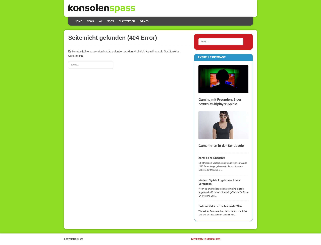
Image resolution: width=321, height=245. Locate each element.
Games (144, 21)
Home (78, 21)
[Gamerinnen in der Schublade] (223, 137)
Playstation (127, 21)
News (90, 21)
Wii (100, 21)
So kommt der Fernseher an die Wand (220, 206)
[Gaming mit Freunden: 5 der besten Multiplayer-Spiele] (223, 91)
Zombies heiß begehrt (211, 157)
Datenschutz (212, 239)
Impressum (197, 239)
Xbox (110, 21)
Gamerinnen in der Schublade (221, 145)
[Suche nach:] (90, 64)
